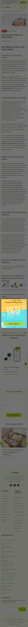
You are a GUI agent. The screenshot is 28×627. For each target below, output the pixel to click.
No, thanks (14, 326)
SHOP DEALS (14, 324)
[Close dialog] (25, 300)
